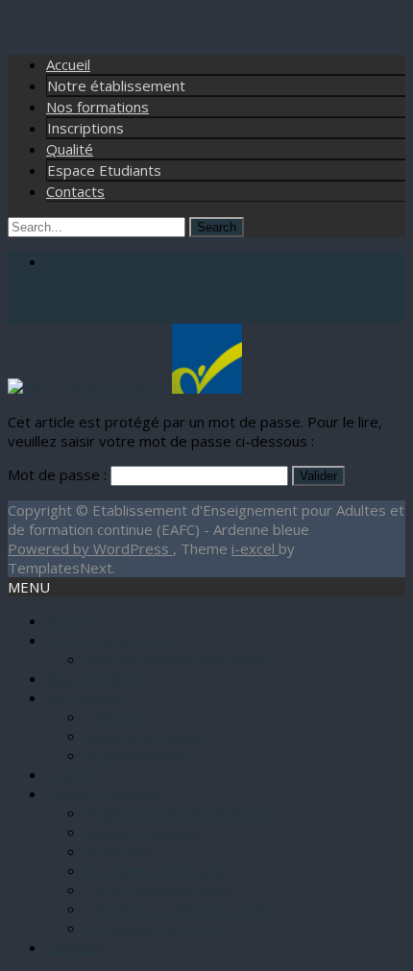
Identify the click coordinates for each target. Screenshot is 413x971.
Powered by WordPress (90, 548)
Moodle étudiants (143, 831)
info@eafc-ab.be (61, 314)
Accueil (68, 64)
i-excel (255, 548)
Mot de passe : (59, 474)
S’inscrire (114, 716)
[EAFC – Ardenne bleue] (125, 388)
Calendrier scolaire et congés (181, 908)
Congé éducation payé (158, 889)
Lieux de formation (146, 735)
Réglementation (137, 755)
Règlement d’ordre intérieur (177, 812)
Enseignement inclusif (156, 870)
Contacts (75, 191)
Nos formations (97, 106)
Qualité (69, 148)
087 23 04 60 (52, 294)
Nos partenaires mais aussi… (180, 658)
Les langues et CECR (153, 927)
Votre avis (118, 851)
